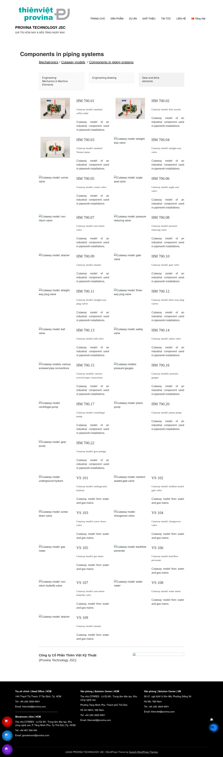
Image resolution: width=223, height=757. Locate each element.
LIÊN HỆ (181, 18)
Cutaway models (73, 62)
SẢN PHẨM (117, 18)
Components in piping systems (111, 62)
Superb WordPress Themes (143, 752)
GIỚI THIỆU (149, 18)
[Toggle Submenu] (78, 81)
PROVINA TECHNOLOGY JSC (40, 27)
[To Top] (214, 750)
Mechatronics (48, 62)
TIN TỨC (166, 18)
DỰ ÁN (133, 18)
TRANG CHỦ (97, 18)
